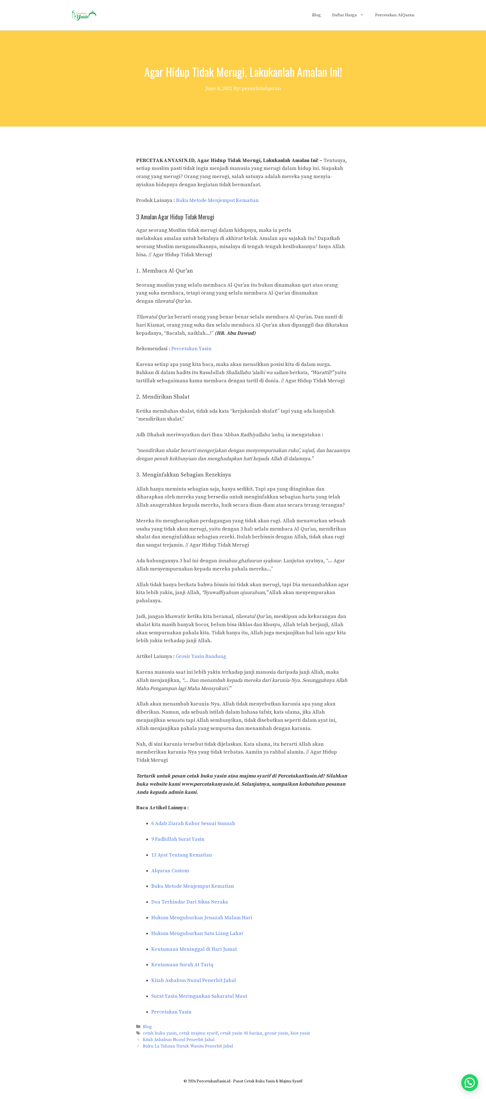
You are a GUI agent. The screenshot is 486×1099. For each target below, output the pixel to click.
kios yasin (300, 1033)
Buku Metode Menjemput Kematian (217, 200)
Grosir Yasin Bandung (201, 656)
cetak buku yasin (160, 1033)
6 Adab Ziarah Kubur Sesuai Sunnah (193, 823)
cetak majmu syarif (198, 1033)
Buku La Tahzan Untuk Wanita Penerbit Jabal (188, 1046)
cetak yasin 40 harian (241, 1033)
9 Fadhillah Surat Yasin (177, 839)
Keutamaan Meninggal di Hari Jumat (194, 949)
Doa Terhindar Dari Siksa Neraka (189, 902)
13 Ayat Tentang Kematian (181, 855)
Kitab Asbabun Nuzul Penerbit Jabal (193, 980)
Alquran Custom (170, 870)
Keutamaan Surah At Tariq (182, 964)
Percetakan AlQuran (395, 15)
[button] (469, 1082)
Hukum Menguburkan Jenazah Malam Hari (201, 917)
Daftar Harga (344, 15)
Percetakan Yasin (191, 348)
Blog (316, 15)
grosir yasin (276, 1033)
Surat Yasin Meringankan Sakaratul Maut (199, 996)
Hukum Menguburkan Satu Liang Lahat (197, 933)
